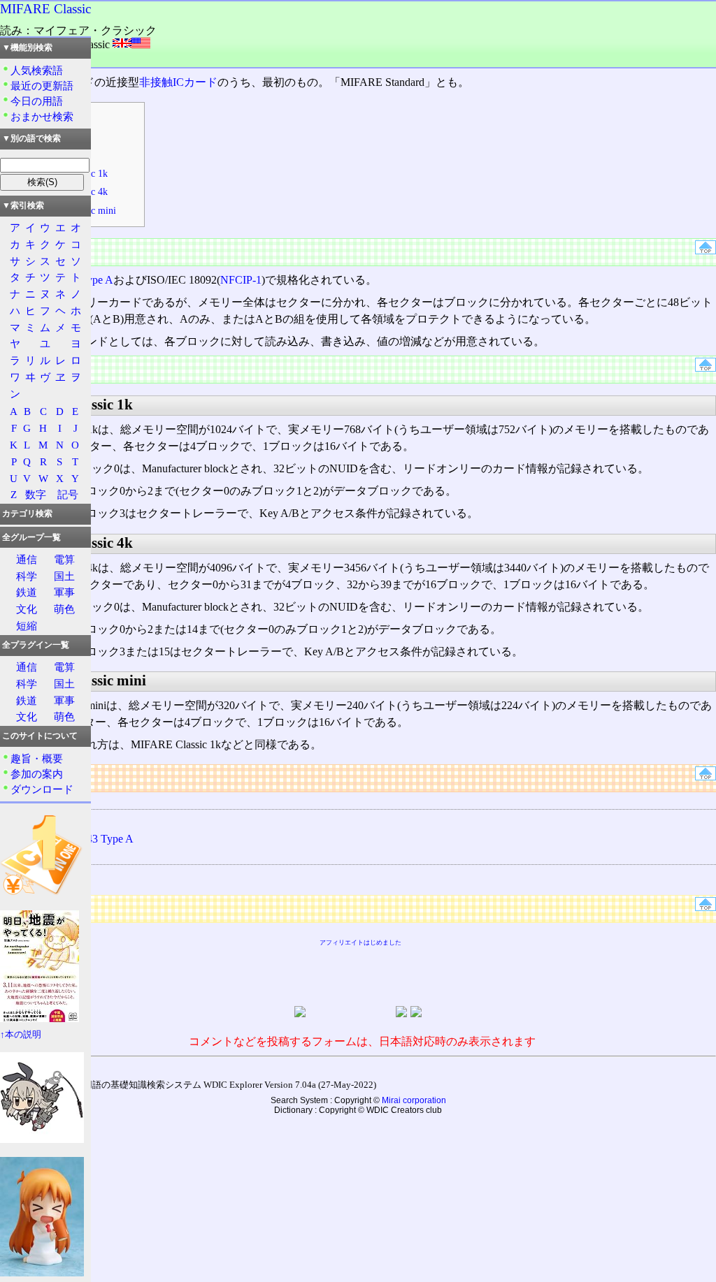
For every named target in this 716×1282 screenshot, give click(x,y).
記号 (67, 494)
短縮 (26, 626)
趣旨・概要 (36, 758)
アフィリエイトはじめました (360, 942)
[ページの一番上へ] (705, 250)
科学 (26, 576)
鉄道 (26, 592)
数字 (35, 494)
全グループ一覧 (31, 537)
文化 (26, 609)
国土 (64, 576)
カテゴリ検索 (27, 513)
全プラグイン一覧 (35, 645)
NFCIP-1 (241, 280)
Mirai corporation (414, 1100)
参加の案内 (36, 774)
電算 (64, 559)
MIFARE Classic (45, 8)
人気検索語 (36, 70)
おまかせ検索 (41, 116)
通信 (26, 559)
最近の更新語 (41, 86)
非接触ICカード (178, 82)
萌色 (64, 609)
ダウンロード (41, 789)
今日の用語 (36, 101)
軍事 (64, 592)
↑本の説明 (20, 1035)
